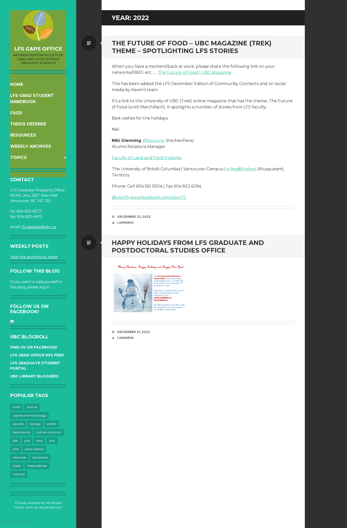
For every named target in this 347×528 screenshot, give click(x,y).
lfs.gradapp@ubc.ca (39, 227)
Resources (23, 135)
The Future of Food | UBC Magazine (194, 72)
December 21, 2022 (133, 332)
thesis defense (37, 466)
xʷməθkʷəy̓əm (242, 169)
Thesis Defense (28, 124)
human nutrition (48, 432)
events (51, 424)
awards (18, 424)
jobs (27, 440)
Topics (18, 157)
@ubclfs (120, 197)
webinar (19, 474)
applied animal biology (29, 415)
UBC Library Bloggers (34, 376)
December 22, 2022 (134, 217)
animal (32, 407)
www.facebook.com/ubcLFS (158, 197)
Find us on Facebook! (33, 347)
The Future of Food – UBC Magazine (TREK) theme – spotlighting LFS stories (192, 47)
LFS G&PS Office (38, 49)
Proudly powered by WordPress (38, 503)
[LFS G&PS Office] (38, 25)
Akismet (37, 521)
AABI (16, 407)
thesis (17, 466)
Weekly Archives (30, 146)
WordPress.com (50, 507)
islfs (15, 440)
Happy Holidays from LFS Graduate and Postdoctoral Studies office (188, 246)
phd (16, 449)
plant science (34, 449)
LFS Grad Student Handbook (32, 98)
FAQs (16, 112)
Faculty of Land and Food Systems (146, 157)
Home (16, 84)
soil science (40, 457)
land (39, 440)
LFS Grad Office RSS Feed (37, 355)
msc (52, 440)
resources (19, 457)
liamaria (125, 222)
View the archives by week (33, 257)
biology (35, 424)
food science (21, 432)
